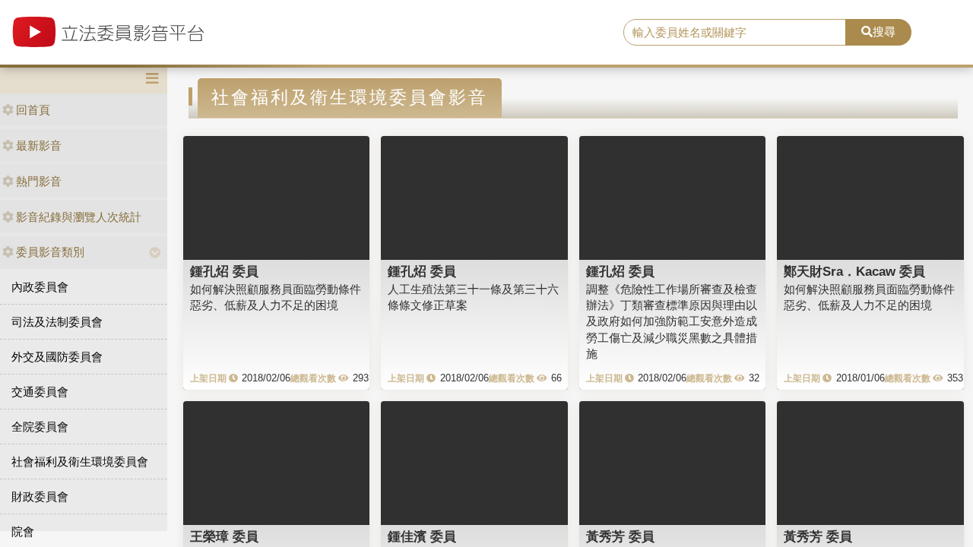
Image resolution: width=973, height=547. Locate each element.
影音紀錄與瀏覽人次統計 (78, 216)
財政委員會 (39, 496)
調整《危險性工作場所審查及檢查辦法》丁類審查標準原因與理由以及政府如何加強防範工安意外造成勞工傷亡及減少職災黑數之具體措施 (671, 322)
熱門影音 (39, 181)
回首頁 (33, 109)
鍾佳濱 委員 (422, 536)
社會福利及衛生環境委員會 (79, 461)
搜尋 (884, 31)
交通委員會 (39, 391)
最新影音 (39, 145)
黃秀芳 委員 (620, 536)
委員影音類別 (50, 251)
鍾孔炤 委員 (224, 271)
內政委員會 (39, 286)
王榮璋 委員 (224, 536)
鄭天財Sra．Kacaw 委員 (854, 271)
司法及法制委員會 (57, 321)
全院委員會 (39, 426)
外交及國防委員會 (57, 356)
